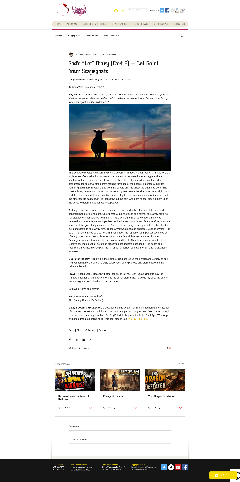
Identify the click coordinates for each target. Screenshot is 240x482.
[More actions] (169, 54)
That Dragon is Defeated (161, 396)
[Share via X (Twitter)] (76, 339)
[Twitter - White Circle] (171, 467)
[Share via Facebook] (70, 339)
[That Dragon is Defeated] (165, 380)
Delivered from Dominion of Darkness (73, 398)
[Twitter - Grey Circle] (173, 10)
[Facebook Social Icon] (167, 10)
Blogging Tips (74, 35)
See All (182, 364)
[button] (181, 36)
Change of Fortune (113, 396)
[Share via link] (90, 339)
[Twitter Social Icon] (162, 10)
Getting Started (91, 35)
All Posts (58, 35)
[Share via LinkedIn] (83, 339)
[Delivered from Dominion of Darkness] (75, 380)
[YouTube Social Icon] (178, 467)
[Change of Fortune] (120, 380)
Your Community (111, 35)
